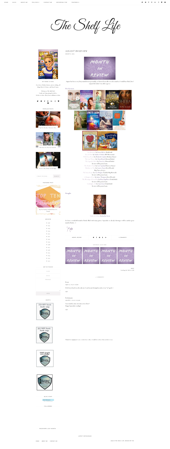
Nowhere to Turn (90, 168)
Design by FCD (129, 440)
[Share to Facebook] (96, 237)
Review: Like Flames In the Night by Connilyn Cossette (48, 168)
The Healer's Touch (89, 166)
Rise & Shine (89, 154)
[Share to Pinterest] (99, 237)
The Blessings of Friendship (90, 179)
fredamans (69, 298)
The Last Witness (90, 159)
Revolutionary (92, 152)
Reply (66, 291)
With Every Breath (88, 157)
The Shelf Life (119, 440)
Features (75, 2)
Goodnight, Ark (91, 184)
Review (79, 237)
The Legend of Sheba (91, 161)
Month (74, 237)
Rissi (67, 282)
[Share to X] (93, 237)
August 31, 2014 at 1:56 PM (71, 284)
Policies (35, 2)
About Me (24, 2)
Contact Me (48, 2)
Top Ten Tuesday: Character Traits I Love (48, 127)
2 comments (123, 237)
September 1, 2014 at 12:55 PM (72, 300)
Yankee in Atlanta (95, 216)
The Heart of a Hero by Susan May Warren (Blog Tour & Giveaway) (48, 147)
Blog (14, 2)
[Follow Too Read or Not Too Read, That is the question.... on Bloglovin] (48, 400)
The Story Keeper (88, 172)
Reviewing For (61, 2)
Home (6, 2)
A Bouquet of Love (89, 177)
